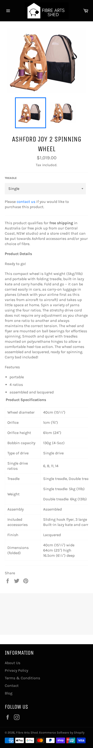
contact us (26, 201)
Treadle (11, 178)
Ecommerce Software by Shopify (61, 732)
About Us (12, 663)
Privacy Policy (16, 670)
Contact (12, 685)
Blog (8, 693)
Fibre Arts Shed (27, 732)
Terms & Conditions (22, 678)
